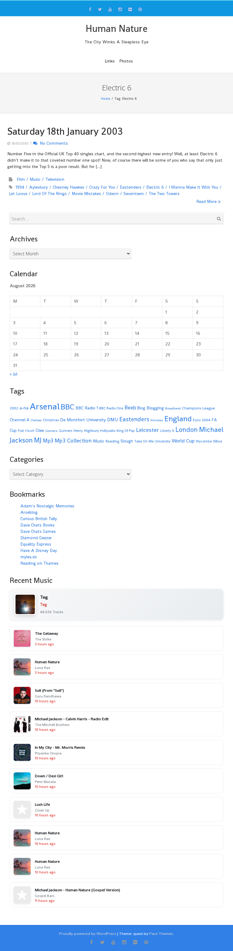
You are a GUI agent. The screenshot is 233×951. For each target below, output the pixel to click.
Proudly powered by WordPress (87, 933)
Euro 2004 (202, 420)
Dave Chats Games (38, 531)
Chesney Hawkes (68, 187)
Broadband (173, 408)
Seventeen (133, 193)
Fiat (21, 430)
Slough (126, 441)
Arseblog (29, 512)
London (186, 429)
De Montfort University (83, 419)
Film (21, 179)
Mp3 (48, 440)
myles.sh (28, 557)
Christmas (51, 420)
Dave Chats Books (37, 525)
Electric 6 (155, 187)
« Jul (13, 374)
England (178, 418)
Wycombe (204, 441)
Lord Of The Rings (49, 193)
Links (110, 61)
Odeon (112, 193)
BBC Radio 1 (87, 408)
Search (218, 218)
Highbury (91, 430)
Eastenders (130, 187)
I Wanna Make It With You (193, 187)
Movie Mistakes (86, 193)
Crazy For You (102, 187)
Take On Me (144, 441)
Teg (43, 604)
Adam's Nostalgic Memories (47, 506)
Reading (112, 441)
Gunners (65, 430)
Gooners (51, 431)
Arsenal (44, 406)
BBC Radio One (111, 408)
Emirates (156, 420)
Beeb (130, 407)
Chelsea (36, 420)
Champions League (198, 408)
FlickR (29, 431)
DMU (112, 420)
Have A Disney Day (38, 550)
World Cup (183, 441)
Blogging (155, 408)
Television (55, 179)
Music (35, 179)
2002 (14, 408)
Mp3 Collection (73, 440)
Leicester (147, 430)
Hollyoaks (107, 430)
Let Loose (18, 193)
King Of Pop (125, 430)
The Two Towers (164, 193)
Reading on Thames (39, 563)
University (163, 441)
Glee (39, 430)
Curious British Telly (38, 518)
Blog (141, 408)
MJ (38, 440)
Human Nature (116, 28)
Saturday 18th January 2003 (65, 131)
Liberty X (167, 430)
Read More (206, 201)
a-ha (24, 408)
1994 (19, 187)
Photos (126, 61)
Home (105, 98)
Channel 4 (19, 419)
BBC (67, 407)
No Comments (52, 143)
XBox (217, 441)
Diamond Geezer (36, 537)
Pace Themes (161, 933)
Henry (78, 430)
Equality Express (35, 544)
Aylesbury (38, 187)
